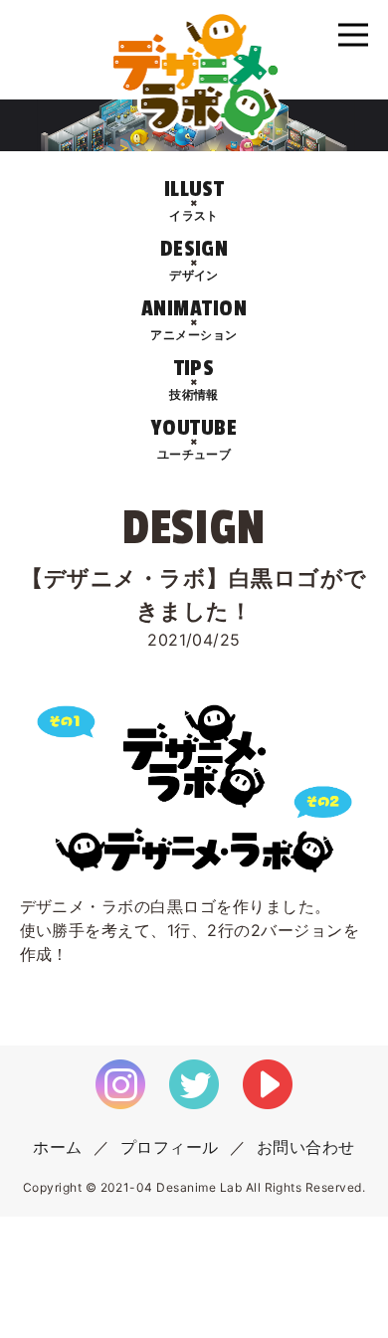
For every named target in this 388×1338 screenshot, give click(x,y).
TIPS (194, 378)
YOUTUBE (194, 438)
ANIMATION (194, 318)
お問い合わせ (306, 1147)
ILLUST (194, 199)
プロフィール (169, 1147)
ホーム (57, 1147)
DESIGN (194, 259)
